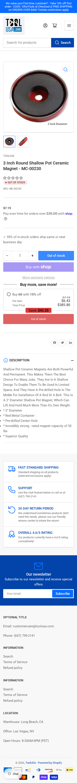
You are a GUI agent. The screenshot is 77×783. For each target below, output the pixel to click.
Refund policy (12, 668)
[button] (13, 178)
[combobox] (38, 42)
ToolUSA (8, 155)
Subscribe (63, 594)
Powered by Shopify (50, 762)
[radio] (38, 300)
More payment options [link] (38, 277)
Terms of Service (15, 662)
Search (66, 43)
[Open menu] (69, 25)
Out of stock (38, 319)
